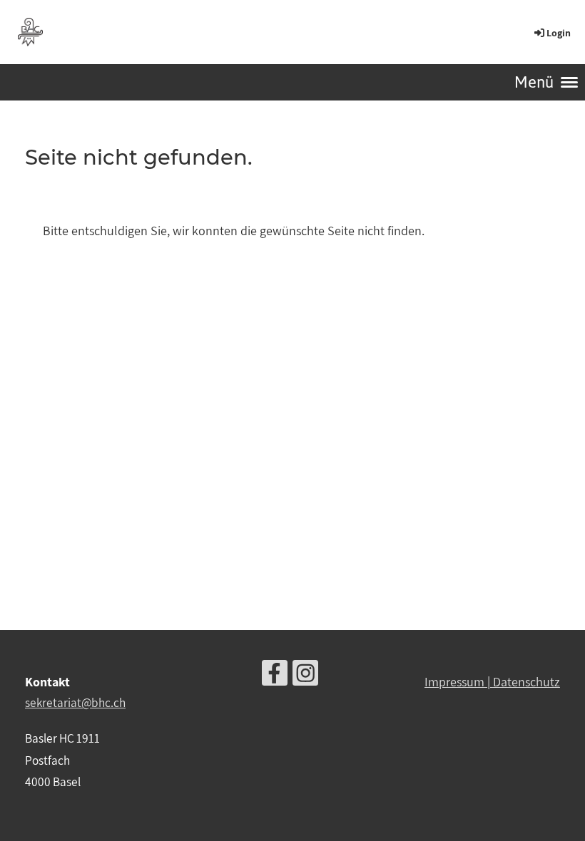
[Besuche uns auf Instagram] (305, 676)
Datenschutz (526, 682)
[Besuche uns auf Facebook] (275, 676)
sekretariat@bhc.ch (75, 702)
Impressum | (458, 682)
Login (558, 32)
